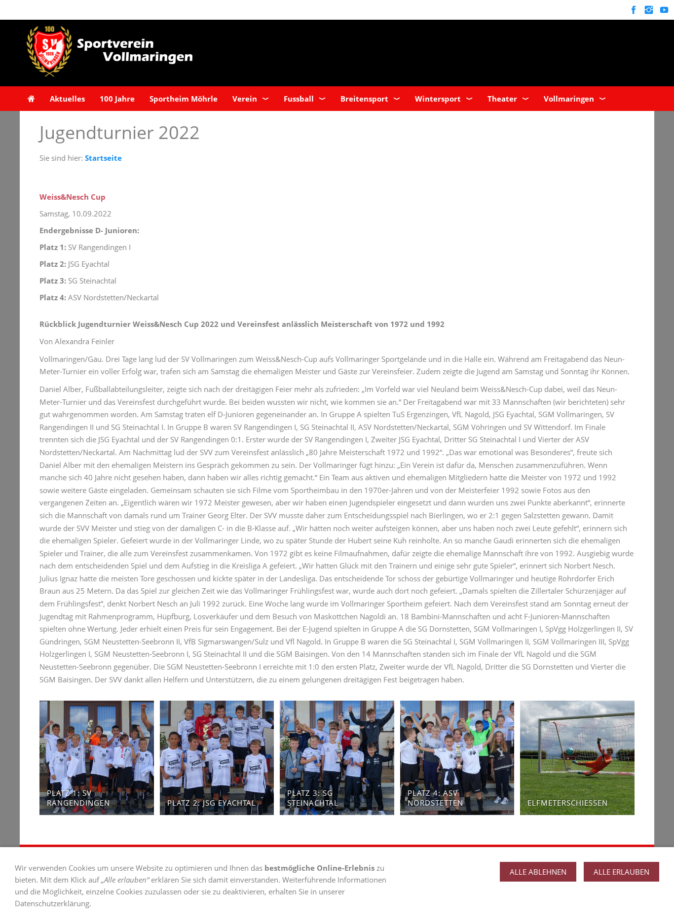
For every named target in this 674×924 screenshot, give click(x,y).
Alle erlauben (621, 872)
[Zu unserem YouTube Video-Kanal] (664, 10)
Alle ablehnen (538, 872)
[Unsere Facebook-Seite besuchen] (633, 10)
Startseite (103, 158)
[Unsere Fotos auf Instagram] (648, 10)
